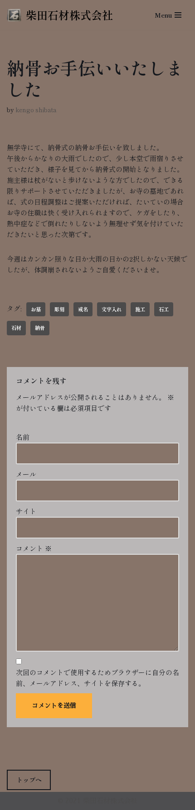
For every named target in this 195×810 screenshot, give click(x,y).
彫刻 (59, 309)
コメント (34, 548)
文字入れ (112, 309)
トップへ (29, 779)
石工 (164, 309)
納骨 (40, 327)
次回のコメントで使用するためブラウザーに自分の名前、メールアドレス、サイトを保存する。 (97, 677)
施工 (140, 309)
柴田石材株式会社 (110, 800)
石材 (16, 327)
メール (26, 474)
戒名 (83, 309)
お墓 (36, 309)
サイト (26, 511)
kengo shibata (36, 109)
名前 (22, 437)
